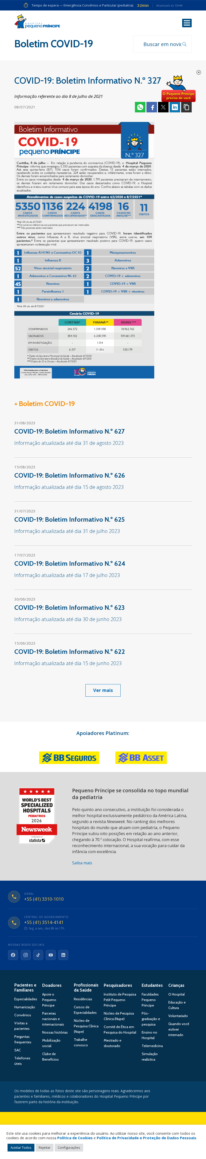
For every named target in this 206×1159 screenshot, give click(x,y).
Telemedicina (152, 1046)
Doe (178, 89)
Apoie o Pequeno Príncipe (49, 1000)
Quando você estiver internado (178, 1029)
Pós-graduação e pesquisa (151, 1019)
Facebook (151, 107)
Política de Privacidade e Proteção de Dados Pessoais (146, 1137)
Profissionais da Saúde (86, 988)
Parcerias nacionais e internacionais (53, 1019)
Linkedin (175, 107)
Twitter (163, 107)
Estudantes (152, 985)
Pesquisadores (118, 985)
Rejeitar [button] (44, 1147)
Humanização (24, 1007)
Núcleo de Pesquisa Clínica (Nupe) (86, 1026)
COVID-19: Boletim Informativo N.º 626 (69, 475)
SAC (17, 1050)
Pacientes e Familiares (25, 988)
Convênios (22, 1015)
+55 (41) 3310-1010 (44, 899)
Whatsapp (140, 107)
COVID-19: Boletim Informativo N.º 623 (69, 608)
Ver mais (103, 690)
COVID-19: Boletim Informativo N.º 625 (69, 519)
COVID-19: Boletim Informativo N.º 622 (69, 652)
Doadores (52, 985)
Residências (83, 999)
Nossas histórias (55, 1032)
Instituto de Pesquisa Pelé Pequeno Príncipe (120, 1000)
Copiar (186, 107)
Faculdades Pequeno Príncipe (150, 1000)
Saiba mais (82, 863)
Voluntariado (178, 1016)
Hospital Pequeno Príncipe (37, 22)
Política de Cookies (75, 1137)
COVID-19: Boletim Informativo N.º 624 (69, 563)
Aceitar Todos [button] (21, 1147)
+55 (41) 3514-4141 (44, 922)
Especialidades (25, 999)
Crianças (176, 985)
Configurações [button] (69, 1147)
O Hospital (176, 994)
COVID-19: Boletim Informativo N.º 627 (69, 431)
